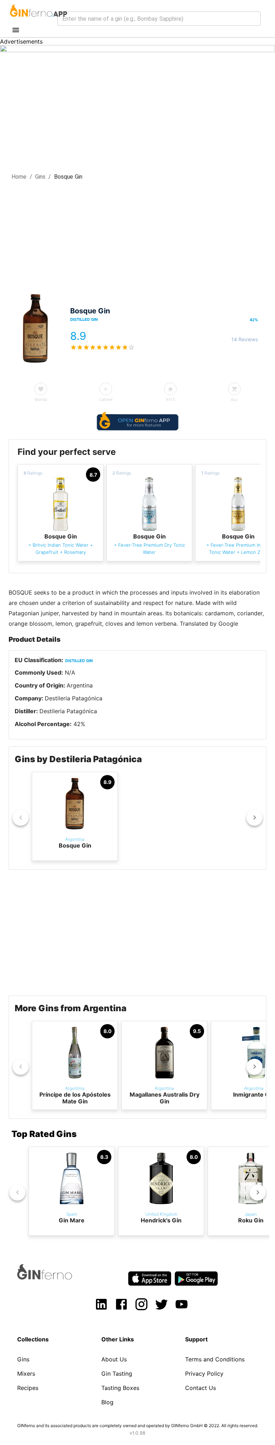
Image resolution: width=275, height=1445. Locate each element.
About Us (114, 1359)
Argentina (80, 685)
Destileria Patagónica (73, 698)
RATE (170, 399)
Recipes (27, 1387)
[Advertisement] (137, 235)
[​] (159, 18)
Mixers (26, 1373)
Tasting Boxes (120, 1387)
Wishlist (40, 399)
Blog (107, 1402)
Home (19, 176)
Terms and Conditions (215, 1359)
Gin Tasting (116, 1373)
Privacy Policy (204, 1373)
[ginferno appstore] (149, 1279)
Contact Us (200, 1387)
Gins (40, 176)
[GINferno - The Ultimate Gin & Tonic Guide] (38, 19)
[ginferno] (54, 1277)
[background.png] (137, 50)
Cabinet (106, 399)
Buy (234, 399)
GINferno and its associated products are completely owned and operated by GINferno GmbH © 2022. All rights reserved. (137, 1425)
